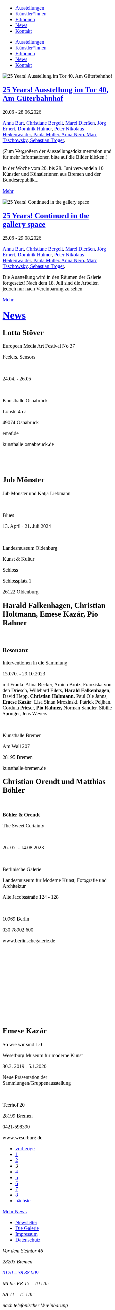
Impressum (26, 1234)
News (21, 25)
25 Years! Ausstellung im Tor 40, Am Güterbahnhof (55, 93)
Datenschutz (27, 1240)
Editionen (25, 19)
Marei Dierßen (79, 123)
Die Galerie (27, 1228)
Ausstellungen (29, 8)
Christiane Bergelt (44, 123)
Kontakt (23, 31)
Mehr (8, 191)
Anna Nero (72, 134)
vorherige (25, 1148)
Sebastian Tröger (46, 140)
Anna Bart (13, 123)
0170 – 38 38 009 (20, 1272)
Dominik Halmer (34, 128)
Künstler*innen (30, 13)
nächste (22, 1200)
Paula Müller (45, 134)
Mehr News (15, 1211)
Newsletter (26, 1222)
